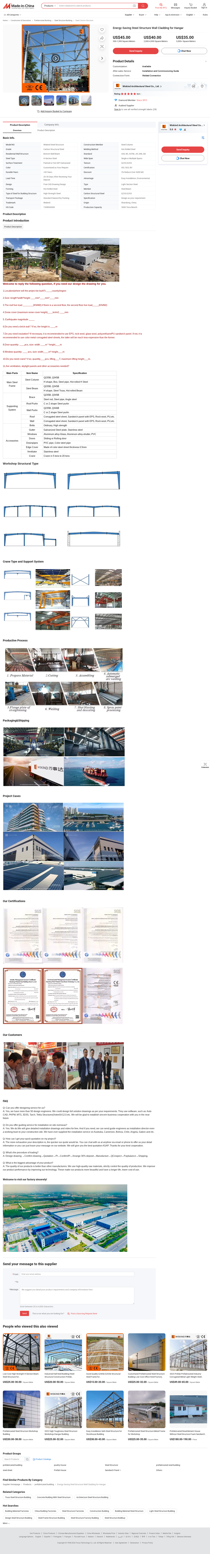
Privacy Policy (147, 1543)
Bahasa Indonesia (184, 1536)
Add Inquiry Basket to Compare (56, 111)
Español (47, 1536)
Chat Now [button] (186, 51)
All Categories (13, 14)
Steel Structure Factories (73, 1511)
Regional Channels (139, 1533)
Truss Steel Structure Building (18, 1497)
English (38, 1536)
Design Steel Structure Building (18, 1517)
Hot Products (35, 1533)
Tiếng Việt (170, 1536)
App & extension (172, 14)
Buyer (141, 14)
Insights (177, 1533)
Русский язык (79, 1536)
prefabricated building (12, 1465)
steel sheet (7, 1470)
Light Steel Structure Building (162, 1511)
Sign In (117, 109)
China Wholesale (93, 1533)
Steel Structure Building (63, 20)
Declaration (134, 1543)
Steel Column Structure (84, 20)
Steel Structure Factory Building (85, 1517)
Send (24, 1313)
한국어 (128, 1536)
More (5, 1523)
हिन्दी (143, 1536)
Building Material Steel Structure (129, 1511)
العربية (120, 1536)
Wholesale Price (109, 1533)
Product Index (154, 1533)
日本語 (136, 1536)
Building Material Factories (17, 1511)
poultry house (60, 1465)
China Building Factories (45, 1511)
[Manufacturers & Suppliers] (18, 6)
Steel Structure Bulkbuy (115, 1517)
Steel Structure (111, 1465)
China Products (49, 1533)
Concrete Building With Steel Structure (53, 1497)
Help (156, 14)
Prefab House (60, 1470)
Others (159, 1470)
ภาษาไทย (151, 1536)
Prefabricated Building (42, 20)
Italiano (91, 1536)
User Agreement (121, 1543)
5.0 (172, 129)
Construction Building (99, 1511)
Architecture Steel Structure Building (92, 1497)
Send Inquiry (135, 51)
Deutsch (100, 1536)
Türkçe (160, 1536)
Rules (205, 14)
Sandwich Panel (112, 1470)
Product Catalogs (43, 1459)
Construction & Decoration (21, 20)
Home (5, 20)
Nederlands (110, 1536)
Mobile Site (167, 1533)
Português (57, 1536)
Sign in (204, 7)
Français (67, 1536)
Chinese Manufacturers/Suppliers (71, 1533)
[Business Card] (203, 137)
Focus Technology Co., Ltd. (86, 1543)
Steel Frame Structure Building (51, 1517)
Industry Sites (123, 1533)
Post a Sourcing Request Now (82, 1313)
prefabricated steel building (168, 1465)
